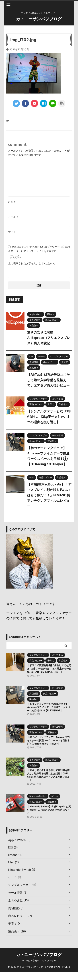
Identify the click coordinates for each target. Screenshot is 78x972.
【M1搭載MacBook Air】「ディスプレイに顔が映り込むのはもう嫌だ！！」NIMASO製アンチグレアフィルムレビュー (49, 495)
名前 (12, 201)
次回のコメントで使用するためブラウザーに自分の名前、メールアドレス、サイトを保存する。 (39, 249)
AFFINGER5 (64, 967)
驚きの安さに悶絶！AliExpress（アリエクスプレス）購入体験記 (48, 337)
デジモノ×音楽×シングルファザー (39, 960)
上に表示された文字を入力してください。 (32, 263)
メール (13, 216)
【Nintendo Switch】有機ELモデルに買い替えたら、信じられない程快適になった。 (49, 809)
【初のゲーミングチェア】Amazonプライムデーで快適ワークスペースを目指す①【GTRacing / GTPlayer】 (48, 740)
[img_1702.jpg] (43, 103)
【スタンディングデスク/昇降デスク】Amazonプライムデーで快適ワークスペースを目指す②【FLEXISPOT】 (48, 707)
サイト (12, 231)
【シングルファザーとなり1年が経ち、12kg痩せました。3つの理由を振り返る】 (49, 416)
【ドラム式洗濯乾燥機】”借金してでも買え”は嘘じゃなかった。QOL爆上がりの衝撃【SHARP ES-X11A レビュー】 (49, 668)
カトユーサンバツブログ (39, 18)
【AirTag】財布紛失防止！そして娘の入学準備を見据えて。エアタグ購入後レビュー (48, 380)
